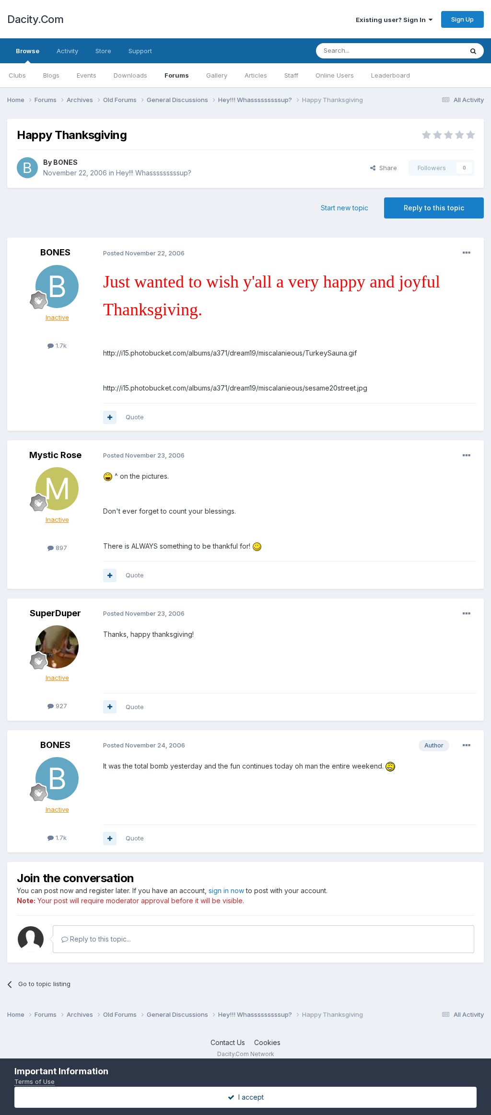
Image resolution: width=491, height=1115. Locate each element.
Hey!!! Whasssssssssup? (153, 173)
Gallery (216, 75)
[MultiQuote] (110, 417)
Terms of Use (34, 1081)
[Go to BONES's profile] (27, 167)
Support (140, 51)
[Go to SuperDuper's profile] (57, 646)
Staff (291, 75)
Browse (27, 51)
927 (60, 706)
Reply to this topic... (99, 939)
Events (86, 75)
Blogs (51, 75)
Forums (176, 75)
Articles (256, 75)
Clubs (17, 75)
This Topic (435, 50)
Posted (144, 253)
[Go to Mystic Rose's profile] (57, 488)
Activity (67, 51)
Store (103, 51)
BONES (65, 162)
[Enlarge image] (108, 476)
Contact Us (227, 1042)
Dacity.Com (35, 19)
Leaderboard (390, 75)
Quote (135, 417)
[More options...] (466, 253)
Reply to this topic (434, 208)
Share (386, 168)
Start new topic (344, 208)
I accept (249, 1097)
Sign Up (462, 19)
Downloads (130, 75)
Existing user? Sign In (392, 19)
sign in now (226, 890)
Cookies (267, 1042)
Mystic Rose (55, 455)
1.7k (60, 345)
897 (60, 548)
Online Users (335, 75)
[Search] (473, 50)
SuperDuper (55, 613)
